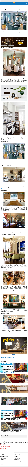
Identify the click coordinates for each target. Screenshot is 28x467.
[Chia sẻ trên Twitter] (14, 354)
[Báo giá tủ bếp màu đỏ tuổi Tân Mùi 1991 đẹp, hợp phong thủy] (14, 378)
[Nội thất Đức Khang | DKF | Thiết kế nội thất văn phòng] (14, 3)
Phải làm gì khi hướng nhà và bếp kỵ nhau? (8, 357)
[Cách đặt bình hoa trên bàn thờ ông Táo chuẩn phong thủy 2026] (14, 367)
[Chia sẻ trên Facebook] (12, 354)
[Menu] (1, 3)
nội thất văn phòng (15, 187)
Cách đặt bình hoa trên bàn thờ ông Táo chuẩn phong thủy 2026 (8, 372)
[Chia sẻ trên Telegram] (15, 354)
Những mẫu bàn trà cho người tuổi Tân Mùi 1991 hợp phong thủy (11, 430)
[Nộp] (26, 1)
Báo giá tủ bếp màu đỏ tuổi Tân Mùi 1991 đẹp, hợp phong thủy (8, 383)
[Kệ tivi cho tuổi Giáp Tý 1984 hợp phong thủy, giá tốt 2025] (14, 389)
